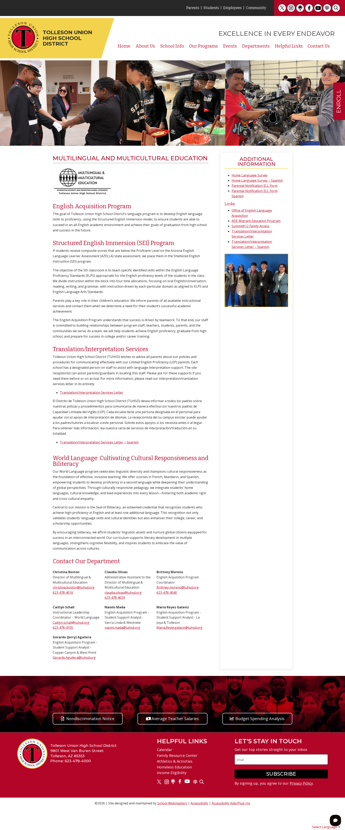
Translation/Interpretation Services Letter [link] (91, 392)
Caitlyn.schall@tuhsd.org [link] (71, 622)
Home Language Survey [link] (250, 175)
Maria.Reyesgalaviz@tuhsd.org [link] (179, 627)
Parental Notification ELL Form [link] (255, 185)
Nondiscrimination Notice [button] (90, 718)
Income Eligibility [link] (171, 772)
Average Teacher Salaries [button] (175, 718)
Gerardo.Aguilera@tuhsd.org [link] (74, 657)
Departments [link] (256, 46)
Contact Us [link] (319, 46)
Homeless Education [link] (174, 767)
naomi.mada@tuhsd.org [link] (122, 627)
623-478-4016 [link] (63, 592)
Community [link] (256, 8)
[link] (282, 8)
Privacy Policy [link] (301, 783)
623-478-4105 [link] (63, 627)
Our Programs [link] (203, 46)
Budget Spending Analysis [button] (260, 718)
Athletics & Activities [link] (174, 761)
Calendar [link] (164, 749)
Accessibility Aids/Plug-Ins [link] (231, 803)
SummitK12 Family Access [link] (250, 226)
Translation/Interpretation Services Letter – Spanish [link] (99, 442)
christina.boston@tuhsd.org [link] (73, 587)
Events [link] (230, 46)
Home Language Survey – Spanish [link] (257, 180)
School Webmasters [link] (172, 803)
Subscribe (281, 774)
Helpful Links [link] (289, 46)
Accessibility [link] (199, 803)
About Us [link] (145, 46)
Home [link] (124, 46)
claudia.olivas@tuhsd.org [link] (123, 592)
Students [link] (211, 8)
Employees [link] (232, 8)
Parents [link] (192, 8)
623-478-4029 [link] (115, 597)
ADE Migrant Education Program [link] (256, 221)
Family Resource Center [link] (177, 755)
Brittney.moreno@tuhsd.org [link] (178, 587)
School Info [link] (172, 46)
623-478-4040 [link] (167, 592)
